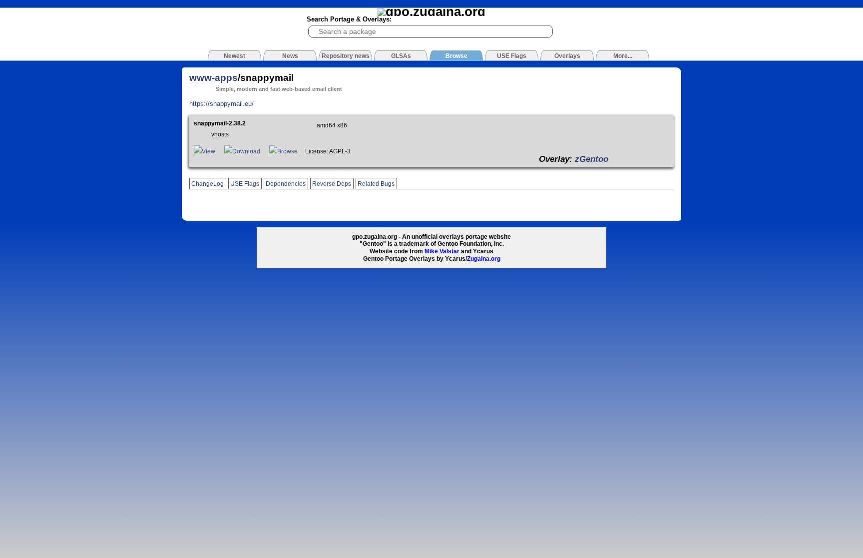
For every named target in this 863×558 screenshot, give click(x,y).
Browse (287, 151)
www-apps (213, 77)
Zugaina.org (483, 259)
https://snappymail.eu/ (221, 103)
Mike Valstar (442, 251)
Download (246, 151)
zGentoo (591, 159)
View (208, 151)
